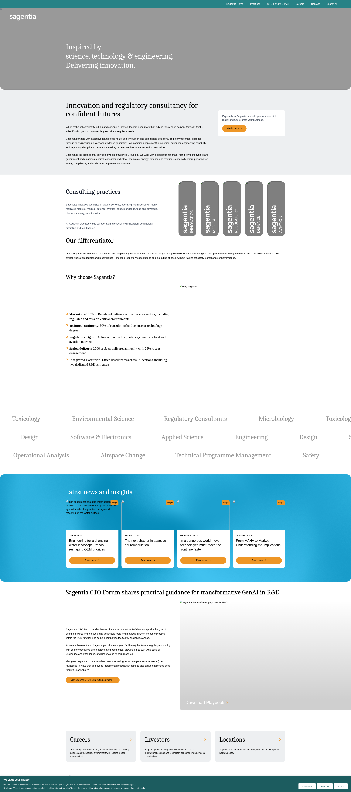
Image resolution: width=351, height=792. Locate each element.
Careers (299, 4)
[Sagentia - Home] (18, 14)
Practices (255, 4)
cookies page (130, 785)
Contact (315, 4)
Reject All (325, 786)
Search (330, 4)
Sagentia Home (234, 4)
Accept (341, 786)
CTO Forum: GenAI (278, 4)
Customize (307, 786)
